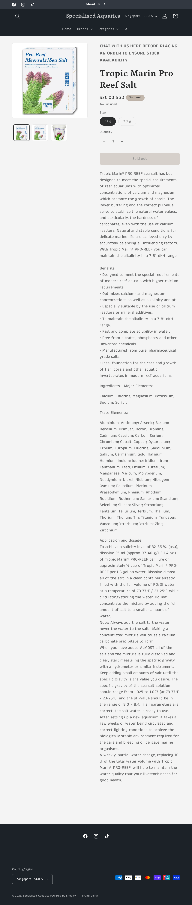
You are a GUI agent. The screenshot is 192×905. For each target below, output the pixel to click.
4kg (110, 122)
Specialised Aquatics (36, 896)
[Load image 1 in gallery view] (22, 132)
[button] (17, 16)
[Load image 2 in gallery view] (40, 132)
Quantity (106, 132)
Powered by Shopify (63, 896)
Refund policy (89, 896)
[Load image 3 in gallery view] (59, 132)
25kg (129, 122)
